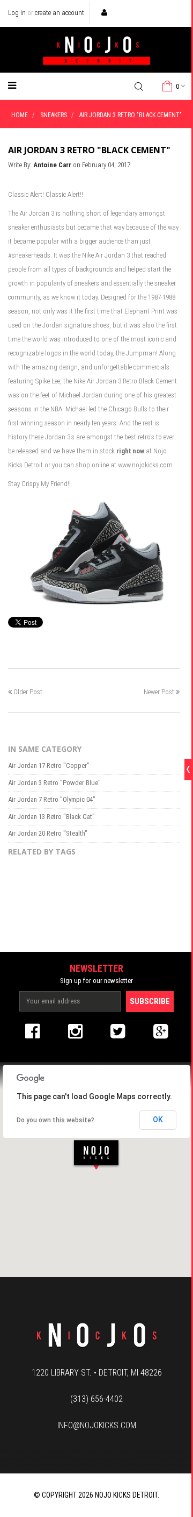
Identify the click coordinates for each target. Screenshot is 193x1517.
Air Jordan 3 (37, 213)
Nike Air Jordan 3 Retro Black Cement (125, 381)
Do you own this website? (55, 1120)
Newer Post (159, 692)
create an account (59, 13)
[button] (96, 1154)
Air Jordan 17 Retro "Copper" (49, 765)
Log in (17, 13)
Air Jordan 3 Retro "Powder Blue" (54, 783)
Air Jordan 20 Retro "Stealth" (47, 833)
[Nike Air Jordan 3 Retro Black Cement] (94, 551)
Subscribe (150, 1001)
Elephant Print (144, 311)
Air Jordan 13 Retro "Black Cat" (51, 817)
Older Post (27, 692)
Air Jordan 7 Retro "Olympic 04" (51, 799)
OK (158, 1119)
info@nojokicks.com (96, 1425)
